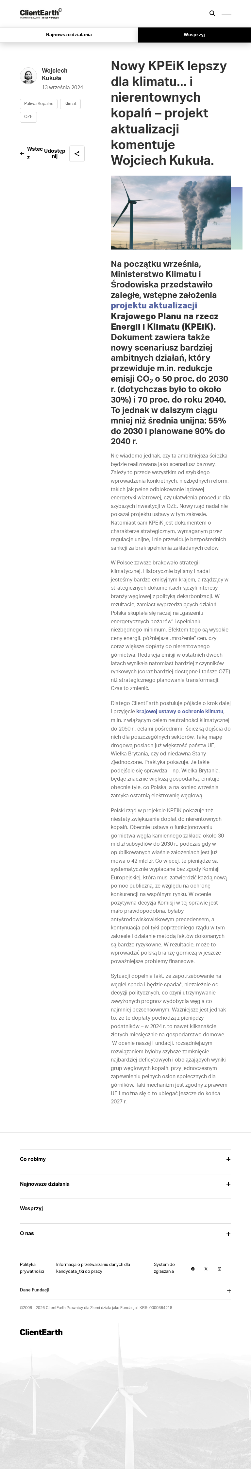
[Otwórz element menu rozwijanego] (229, 1159)
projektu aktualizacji (154, 306)
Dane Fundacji (34, 1290)
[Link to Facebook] (193, 1269)
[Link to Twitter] (206, 1269)
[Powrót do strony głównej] (41, 13)
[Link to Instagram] (219, 1269)
